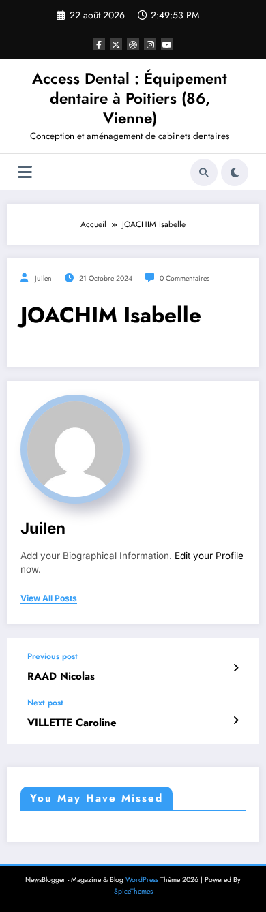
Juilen (43, 278)
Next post (45, 703)
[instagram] (150, 44)
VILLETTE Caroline (72, 723)
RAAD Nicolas (61, 676)
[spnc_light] (234, 172)
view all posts (48, 598)
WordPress (141, 880)
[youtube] (167, 44)
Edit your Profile (209, 555)
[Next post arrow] (236, 720)
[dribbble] (133, 44)
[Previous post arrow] (236, 668)
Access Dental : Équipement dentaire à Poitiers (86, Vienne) (129, 98)
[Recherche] (204, 172)
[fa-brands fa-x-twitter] (116, 44)
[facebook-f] (99, 44)
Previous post (52, 656)
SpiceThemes (133, 891)
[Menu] (25, 172)
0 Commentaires (184, 278)
